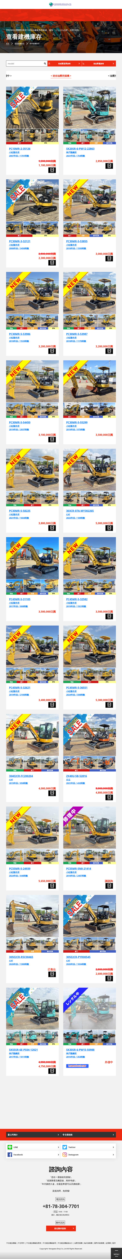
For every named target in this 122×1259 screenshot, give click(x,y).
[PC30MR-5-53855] (89, 200)
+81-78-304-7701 (61, 1206)
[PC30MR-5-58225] (32, 470)
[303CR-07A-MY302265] (89, 470)
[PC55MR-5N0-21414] (89, 828)
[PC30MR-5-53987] (89, 293)
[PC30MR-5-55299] (89, 381)
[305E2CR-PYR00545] (89, 916)
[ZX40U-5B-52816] (89, 735)
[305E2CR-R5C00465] (32, 916)
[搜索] (45, 63)
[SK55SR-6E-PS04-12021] (32, 1009)
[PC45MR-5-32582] (89, 558)
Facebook (18, 1154)
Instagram (73, 1154)
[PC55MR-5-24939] (32, 828)
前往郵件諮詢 (60, 1228)
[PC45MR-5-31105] (32, 558)
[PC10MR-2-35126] (32, 108)
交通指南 (68, 1134)
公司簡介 (14, 1134)
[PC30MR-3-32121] (32, 200)
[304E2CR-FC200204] (32, 735)
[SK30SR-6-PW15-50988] (89, 1009)
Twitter (72, 1147)
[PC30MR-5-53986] (32, 293)
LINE (16, 1147)
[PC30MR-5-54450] (32, 381)
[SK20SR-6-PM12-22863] (89, 108)
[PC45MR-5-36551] (89, 647)
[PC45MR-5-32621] (32, 647)
